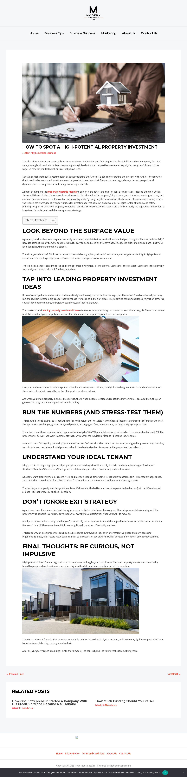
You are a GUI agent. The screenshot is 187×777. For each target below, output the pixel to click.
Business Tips (54, 33)
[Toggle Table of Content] (52, 220)
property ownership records (62, 191)
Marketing (108, 33)
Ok (165, 772)
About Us (128, 33)
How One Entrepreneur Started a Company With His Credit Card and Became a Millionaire (49, 702)
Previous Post (15, 674)
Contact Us (149, 33)
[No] (183, 772)
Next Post (174, 674)
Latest (27, 153)
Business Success (82, 33)
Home (34, 33)
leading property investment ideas (61, 310)
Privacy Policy (72, 753)
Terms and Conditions (93, 753)
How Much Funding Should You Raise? (125, 701)
